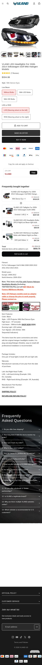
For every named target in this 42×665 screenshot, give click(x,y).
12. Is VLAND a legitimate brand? (14, 496)
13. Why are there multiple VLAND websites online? (18, 503)
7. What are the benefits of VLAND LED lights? (19, 464)
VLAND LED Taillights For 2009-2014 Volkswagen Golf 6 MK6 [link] (25, 208)
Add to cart (22, 126)
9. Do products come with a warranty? (16, 475)
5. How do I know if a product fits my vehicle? (18, 453)
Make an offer (21, 133)
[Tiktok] (21, 637)
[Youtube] (17, 637)
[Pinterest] (29, 637)
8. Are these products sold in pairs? (15, 470)
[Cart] (39, 3)
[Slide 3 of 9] (16, 54)
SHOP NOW (26, 324)
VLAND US (24, 647)
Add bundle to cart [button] (21, 254)
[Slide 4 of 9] (22, 54)
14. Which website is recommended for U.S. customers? (18, 511)
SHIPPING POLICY (9, 392)
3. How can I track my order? (12, 443)
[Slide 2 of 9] (9, 54)
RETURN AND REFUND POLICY (14, 396)
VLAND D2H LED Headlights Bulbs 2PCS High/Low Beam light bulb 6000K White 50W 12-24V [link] (26, 221)
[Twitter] (25, 637)
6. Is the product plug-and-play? (13, 459)
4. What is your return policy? (12, 448)
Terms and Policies (21, 642)
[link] (6, 196)
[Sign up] (36, 626)
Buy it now (21, 140)
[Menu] (2, 3)
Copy (33, 173)
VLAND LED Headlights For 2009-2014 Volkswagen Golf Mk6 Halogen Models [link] (24, 193)
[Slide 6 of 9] (34, 54)
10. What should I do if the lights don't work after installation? (19, 481)
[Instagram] (12, 637)
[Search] (7, 3)
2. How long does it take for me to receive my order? (18, 436)
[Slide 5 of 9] (28, 54)
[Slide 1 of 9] (3, 54)
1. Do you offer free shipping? (13, 429)
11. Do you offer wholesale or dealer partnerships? (15, 489)
